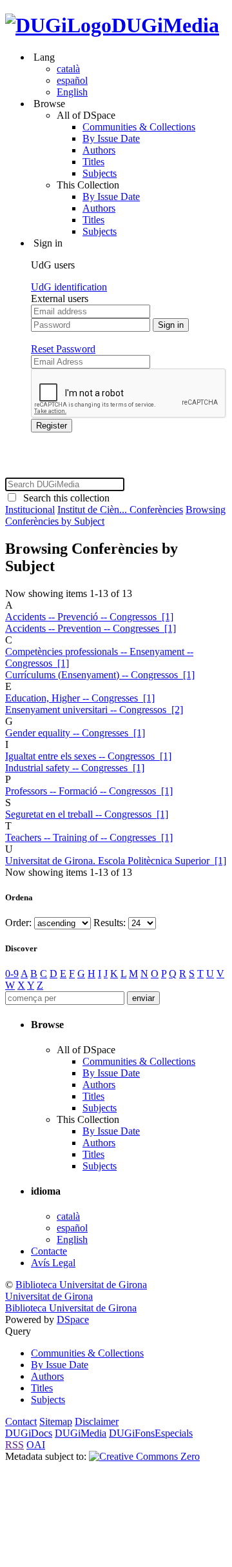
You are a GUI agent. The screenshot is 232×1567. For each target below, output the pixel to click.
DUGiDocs (28, 1433)
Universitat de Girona (49, 1296)
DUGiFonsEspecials (151, 1433)
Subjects (99, 173)
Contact (21, 1421)
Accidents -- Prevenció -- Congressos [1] (89, 616)
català (68, 68)
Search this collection (64, 497)
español (72, 80)
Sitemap (55, 1421)
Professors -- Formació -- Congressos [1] (89, 790)
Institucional (30, 509)
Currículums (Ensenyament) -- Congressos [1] (100, 674)
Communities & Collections (138, 126)
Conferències (156, 509)
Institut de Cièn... (93, 509)
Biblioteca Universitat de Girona (81, 1284)
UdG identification (69, 286)
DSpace (73, 1319)
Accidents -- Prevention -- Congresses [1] (90, 628)
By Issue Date (111, 138)
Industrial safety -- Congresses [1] (74, 767)
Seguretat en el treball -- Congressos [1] (86, 814)
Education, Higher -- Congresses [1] (80, 698)
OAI (35, 1444)
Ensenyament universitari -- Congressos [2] (94, 709)
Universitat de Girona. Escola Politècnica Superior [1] (115, 860)
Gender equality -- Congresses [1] (75, 732)
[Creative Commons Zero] (144, 1456)
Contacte (49, 1251)
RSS (14, 1444)
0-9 (12, 973)
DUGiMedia (165, 25)
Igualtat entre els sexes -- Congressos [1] (88, 756)
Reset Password (63, 348)
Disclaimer (97, 1421)
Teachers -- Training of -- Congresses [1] (89, 837)
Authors (98, 150)
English (72, 91)
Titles (93, 161)
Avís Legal (53, 1262)
